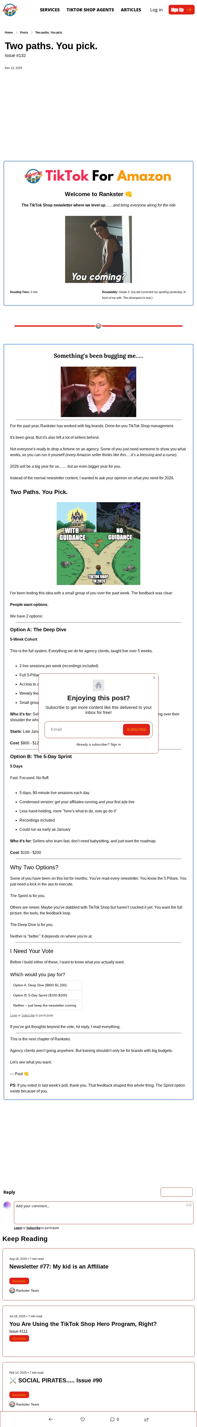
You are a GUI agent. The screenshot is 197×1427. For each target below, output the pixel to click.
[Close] (154, 678)
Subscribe (136, 729)
